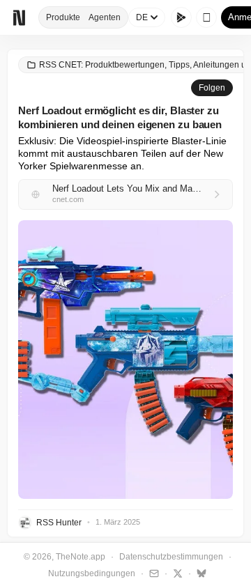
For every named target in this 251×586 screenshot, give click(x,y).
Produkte (63, 17)
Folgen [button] (212, 88)
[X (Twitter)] (176, 573)
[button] (125, 359)
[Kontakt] (152, 573)
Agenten (105, 17)
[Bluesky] (199, 573)
